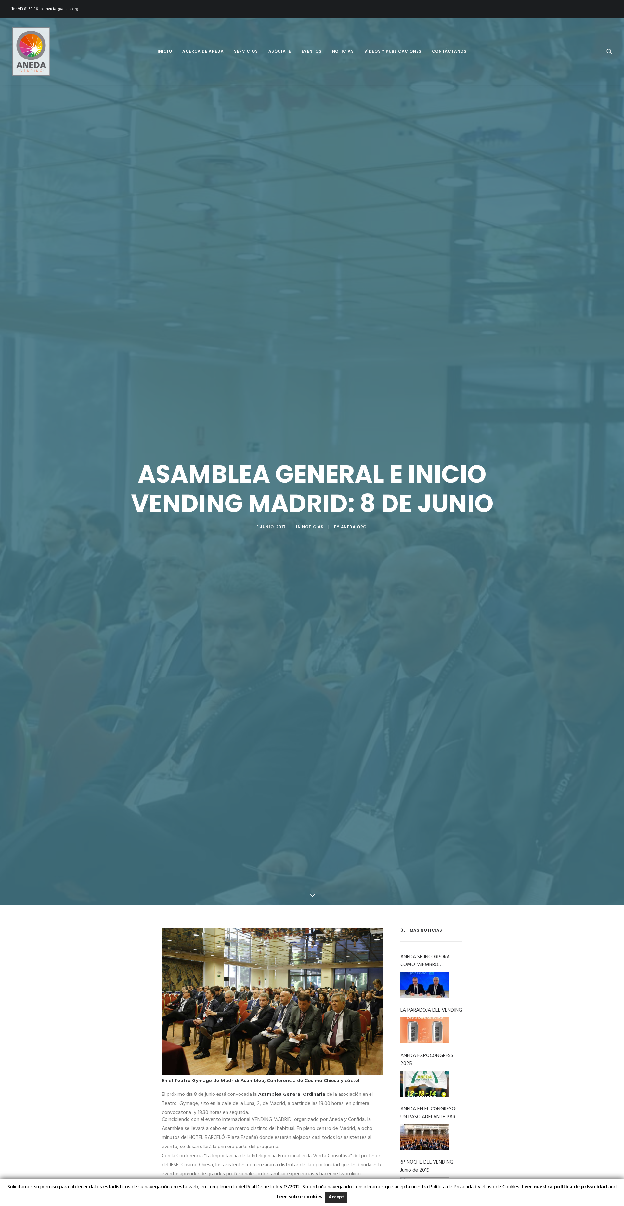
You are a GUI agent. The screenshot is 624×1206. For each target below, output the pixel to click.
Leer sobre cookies (299, 1197)
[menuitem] (165, 51)
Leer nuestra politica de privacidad (564, 1187)
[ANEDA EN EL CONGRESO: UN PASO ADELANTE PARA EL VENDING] (424, 1137)
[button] (609, 51)
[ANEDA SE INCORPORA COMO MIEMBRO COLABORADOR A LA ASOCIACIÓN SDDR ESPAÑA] (424, 985)
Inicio (165, 51)
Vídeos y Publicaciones (393, 51)
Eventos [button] (312, 51)
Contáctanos (449, 51)
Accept (336, 1197)
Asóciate (279, 51)
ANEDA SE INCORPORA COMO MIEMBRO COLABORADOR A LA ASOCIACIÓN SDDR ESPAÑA (430, 961)
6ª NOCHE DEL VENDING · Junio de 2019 (428, 1166)
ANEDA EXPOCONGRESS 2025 (426, 1060)
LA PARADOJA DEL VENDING (431, 1010)
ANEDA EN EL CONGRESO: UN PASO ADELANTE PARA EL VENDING (429, 1113)
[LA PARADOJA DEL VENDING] (424, 1030)
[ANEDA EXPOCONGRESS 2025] (424, 1084)
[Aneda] (31, 51)
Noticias (343, 51)
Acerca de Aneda (203, 51)
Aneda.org (354, 527)
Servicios (246, 51)
